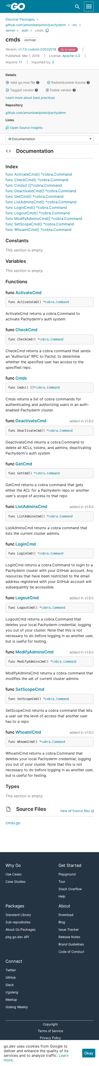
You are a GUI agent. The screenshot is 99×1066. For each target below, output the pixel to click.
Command (62, 302)
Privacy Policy (50, 1038)
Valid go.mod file (22, 82)
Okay (88, 1053)
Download (65, 915)
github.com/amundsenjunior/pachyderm (36, 25)
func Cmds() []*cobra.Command (34, 185)
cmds (39, 30)
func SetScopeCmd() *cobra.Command (40, 224)
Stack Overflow (70, 889)
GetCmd (23, 463)
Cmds (21, 378)
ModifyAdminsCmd (34, 652)
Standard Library (18, 915)
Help (61, 896)
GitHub (11, 977)
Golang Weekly (17, 1007)
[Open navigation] (88, 6)
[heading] (19, 6)
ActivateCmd (28, 292)
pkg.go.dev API (17, 937)
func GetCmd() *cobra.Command (35, 196)
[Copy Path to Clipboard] (47, 30)
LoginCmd (25, 544)
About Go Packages (20, 929)
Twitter (11, 970)
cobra (49, 302)
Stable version (60, 90)
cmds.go (13, 823)
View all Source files (75, 811)
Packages (15, 906)
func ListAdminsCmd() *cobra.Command (41, 202)
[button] (7, 82)
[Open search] (77, 6)
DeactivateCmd (30, 420)
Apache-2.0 (71, 56)
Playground (67, 874)
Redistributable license (68, 82)
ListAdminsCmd (31, 506)
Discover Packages (20, 19)
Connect (14, 961)
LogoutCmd (27, 597)
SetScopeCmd (29, 689)
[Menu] (49, 138)
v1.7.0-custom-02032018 (31, 49)
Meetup (11, 999)
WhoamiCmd (28, 732)
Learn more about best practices (30, 98)
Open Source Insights (26, 128)
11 (14, 62)
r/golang (12, 992)
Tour (61, 881)
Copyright (50, 1024)
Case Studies (15, 881)
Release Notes (69, 937)
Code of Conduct (71, 952)
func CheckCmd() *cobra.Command (37, 179)
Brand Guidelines (71, 944)
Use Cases (13, 874)
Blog (61, 922)
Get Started (69, 865)
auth (25, 30)
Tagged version (22, 90)
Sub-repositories (18, 922)
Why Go (13, 865)
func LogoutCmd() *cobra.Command (38, 213)
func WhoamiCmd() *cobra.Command (38, 229)
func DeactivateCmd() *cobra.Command (41, 191)
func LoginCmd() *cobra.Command (36, 207)
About (64, 906)
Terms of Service (50, 1031)
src (75, 25)
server (10, 30)
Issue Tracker (68, 929)
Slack (10, 985)
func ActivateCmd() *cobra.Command (39, 174)
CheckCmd (26, 329)
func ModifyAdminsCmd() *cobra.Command (44, 218)
